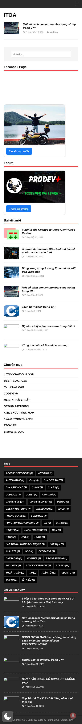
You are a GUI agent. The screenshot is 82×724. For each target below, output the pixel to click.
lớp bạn (57, 544)
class (53, 487)
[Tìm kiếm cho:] (41, 54)
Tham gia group (18, 208)
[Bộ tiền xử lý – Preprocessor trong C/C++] (11, 333)
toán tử (48, 572)
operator (47, 551)
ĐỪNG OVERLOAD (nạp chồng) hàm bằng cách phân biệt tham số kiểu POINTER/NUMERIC (49, 641)
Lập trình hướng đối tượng (25, 544)
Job (25, 537)
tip (32, 572)
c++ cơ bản (53, 480)
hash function (35, 530)
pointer (34, 558)
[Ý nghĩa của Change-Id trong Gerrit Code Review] (11, 237)
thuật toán (15, 572)
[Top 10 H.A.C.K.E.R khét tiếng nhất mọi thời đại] (11, 706)
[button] (7, 716)
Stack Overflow (38, 565)
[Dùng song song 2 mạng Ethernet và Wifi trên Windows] (11, 275)
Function (39, 516)
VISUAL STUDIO (14, 431)
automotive (15, 480)
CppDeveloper (35, 720)
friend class (16, 516)
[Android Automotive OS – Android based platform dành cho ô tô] (11, 256)
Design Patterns (18, 508)
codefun (13, 494)
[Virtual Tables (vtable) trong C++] (11, 667)
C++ (34, 480)
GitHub (62, 523)
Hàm (56, 530)
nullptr (13, 551)
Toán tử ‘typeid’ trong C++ (39, 306)
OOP (29, 551)
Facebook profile (19, 151)
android (45, 473)
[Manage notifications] (73, 716)
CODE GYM (11, 393)
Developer (44, 508)
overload (14, 558)
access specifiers (19, 473)
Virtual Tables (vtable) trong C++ (43, 659)
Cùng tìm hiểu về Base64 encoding (45, 345)
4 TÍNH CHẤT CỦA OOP (19, 374)
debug (63, 501)
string (62, 565)
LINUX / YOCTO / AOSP (18, 419)
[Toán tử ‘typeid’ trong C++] (11, 314)
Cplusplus (15, 501)
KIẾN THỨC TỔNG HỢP (19, 412)
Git (47, 523)
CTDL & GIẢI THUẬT (17, 400)
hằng (11, 537)
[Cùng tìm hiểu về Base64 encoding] (11, 353)
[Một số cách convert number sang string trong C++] (11, 295)
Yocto (11, 580)
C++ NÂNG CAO (14, 387)
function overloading (22, 523)
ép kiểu (28, 580)
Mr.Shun (54, 32)
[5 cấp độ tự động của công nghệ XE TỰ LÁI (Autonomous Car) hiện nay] (11, 606)
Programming (56, 558)
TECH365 (10, 425)
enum (63, 508)
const (31, 494)
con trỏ (49, 494)
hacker (12, 530)
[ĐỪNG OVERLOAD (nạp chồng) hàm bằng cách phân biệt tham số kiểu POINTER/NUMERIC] (11, 644)
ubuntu (68, 572)
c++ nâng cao (16, 487)
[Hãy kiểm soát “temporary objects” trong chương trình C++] (11, 625)
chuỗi (37, 487)
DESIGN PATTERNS (16, 406)
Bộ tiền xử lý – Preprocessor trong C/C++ (48, 326)
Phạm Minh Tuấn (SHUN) (60, 720)
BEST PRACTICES (15, 380)
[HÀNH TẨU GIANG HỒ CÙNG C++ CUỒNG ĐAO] (11, 686)
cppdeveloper (41, 501)
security (13, 565)
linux (40, 537)
